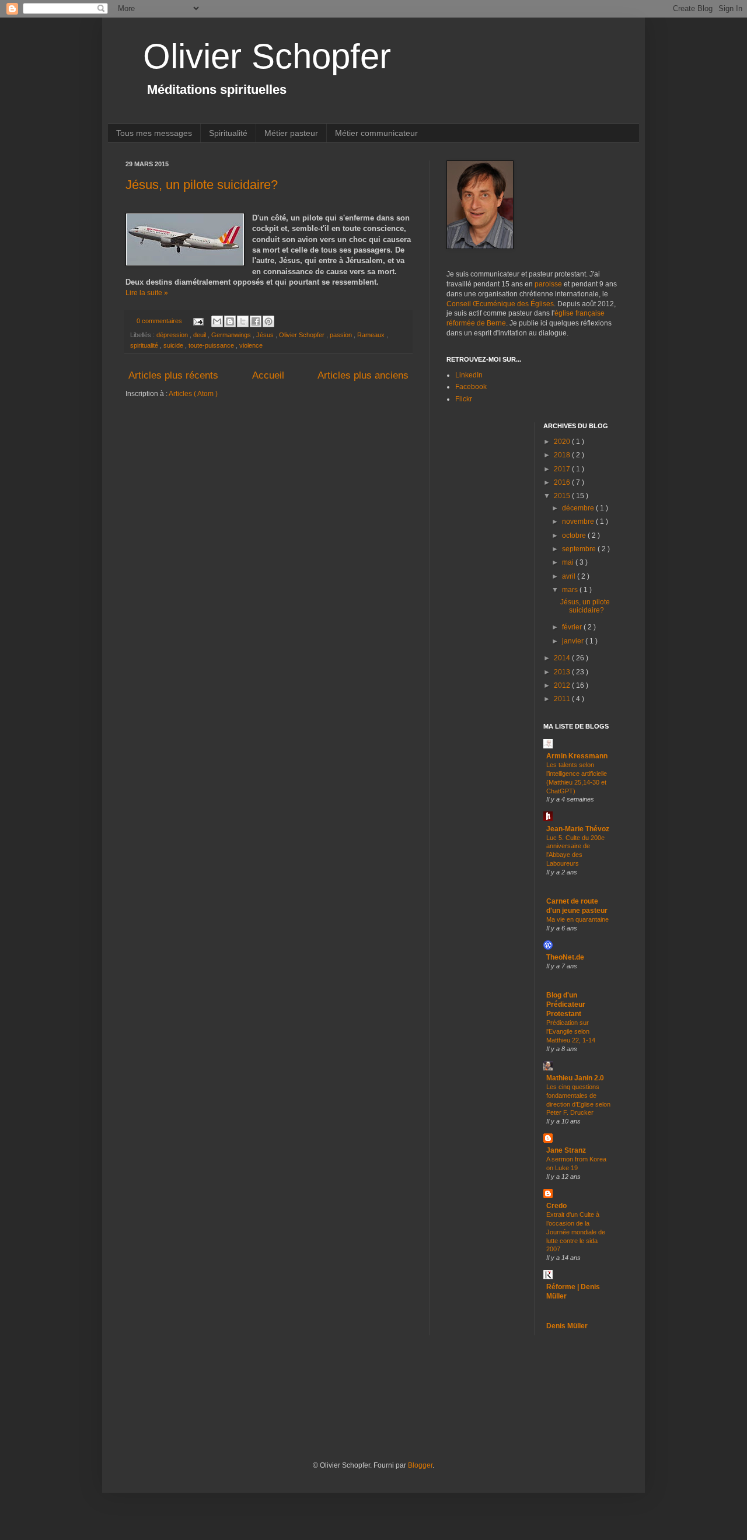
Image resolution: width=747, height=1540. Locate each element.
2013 (563, 672)
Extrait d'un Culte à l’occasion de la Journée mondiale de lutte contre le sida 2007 (575, 1231)
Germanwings (232, 334)
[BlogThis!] (230, 321)
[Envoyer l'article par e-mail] (197, 320)
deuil (200, 334)
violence (251, 345)
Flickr (463, 399)
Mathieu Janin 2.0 (575, 1078)
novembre (579, 521)
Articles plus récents (173, 375)
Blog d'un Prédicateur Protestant (565, 1004)
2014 (563, 658)
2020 (563, 442)
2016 (563, 482)
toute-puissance (212, 345)
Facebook (471, 387)
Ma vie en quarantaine (577, 919)
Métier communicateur (376, 133)
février (573, 627)
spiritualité (145, 345)
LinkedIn (469, 375)
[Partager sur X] (243, 321)
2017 (563, 469)
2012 (563, 685)
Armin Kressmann (577, 756)
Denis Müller (567, 1326)
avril (569, 576)
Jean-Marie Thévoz (577, 829)
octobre (575, 535)
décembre (579, 508)
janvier (573, 641)
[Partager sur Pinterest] (268, 321)
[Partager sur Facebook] (255, 321)
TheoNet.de (565, 957)
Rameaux (371, 334)
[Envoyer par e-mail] (217, 321)
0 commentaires (160, 320)
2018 (563, 455)
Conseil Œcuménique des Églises (500, 304)
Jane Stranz (566, 1150)
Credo (556, 1206)
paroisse (548, 284)
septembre (580, 549)
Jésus (265, 334)
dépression (173, 334)
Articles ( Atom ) (193, 394)
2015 (563, 496)
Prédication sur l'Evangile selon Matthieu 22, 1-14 (570, 1031)
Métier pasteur (291, 133)
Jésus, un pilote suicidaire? (201, 184)
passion (342, 334)
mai (568, 562)
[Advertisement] (337, 1414)
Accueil (268, 375)
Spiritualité (228, 133)
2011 (563, 699)
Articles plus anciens (363, 375)
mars (571, 590)
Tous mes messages (154, 133)
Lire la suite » (146, 293)
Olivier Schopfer (267, 56)
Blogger (420, 1465)
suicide (174, 345)
